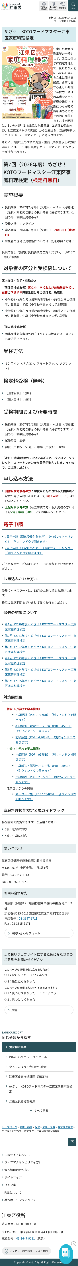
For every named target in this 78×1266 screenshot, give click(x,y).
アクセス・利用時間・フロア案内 (29, 1251)
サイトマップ (13, 1177)
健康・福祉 (26, 1127)
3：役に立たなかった (21, 981)
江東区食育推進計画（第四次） (29, 1076)
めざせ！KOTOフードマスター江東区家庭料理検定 (40, 1089)
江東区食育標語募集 (22, 1101)
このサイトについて (17, 1154)
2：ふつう (41, 975)
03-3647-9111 (25, 1238)
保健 (37, 1127)
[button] (53, 6)
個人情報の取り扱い (17, 1170)
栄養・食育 (48, 1127)
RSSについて (12, 1192)
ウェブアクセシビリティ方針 (23, 1162)
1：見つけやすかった (21, 993)
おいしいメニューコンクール (28, 1057)
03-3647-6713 (28, 918)
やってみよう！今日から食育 (28, 1066)
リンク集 (10, 1185)
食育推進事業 (17, 1047)
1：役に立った (16, 975)
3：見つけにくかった (21, 999)
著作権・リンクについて (20, 1200)
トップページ (9, 1127)
